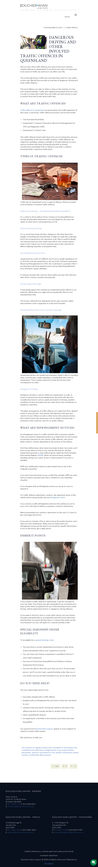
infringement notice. (57, 497)
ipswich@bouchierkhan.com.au (20, 832)
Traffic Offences (72, 27)
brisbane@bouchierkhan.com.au (21, 806)
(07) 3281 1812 (14, 830)
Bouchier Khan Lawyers (44, 729)
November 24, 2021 (56, 27)
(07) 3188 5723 (14, 804)
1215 (57, 766)
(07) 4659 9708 (60, 830)
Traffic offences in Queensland (32, 110)
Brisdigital (49, 864)
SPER (41, 455)
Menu (67, 17)
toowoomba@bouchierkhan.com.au (68, 832)
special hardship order (45, 640)
